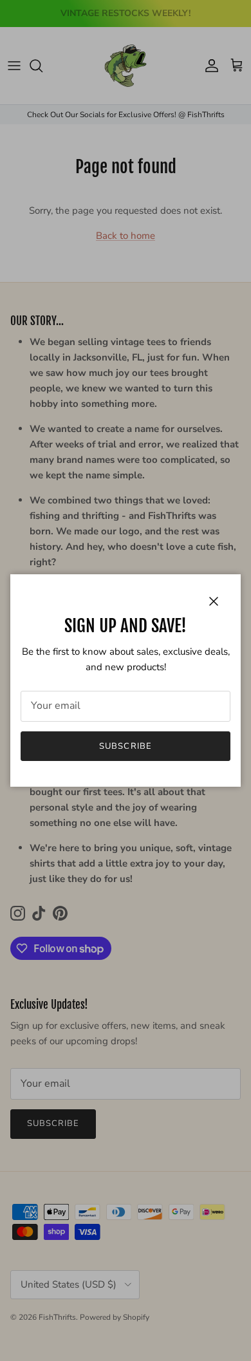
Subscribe (125, 746)
